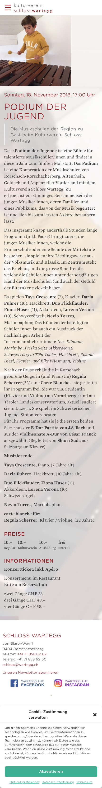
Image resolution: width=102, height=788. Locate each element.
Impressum (84, 782)
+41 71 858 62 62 (31, 654)
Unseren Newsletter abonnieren (30, 672)
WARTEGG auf (32, 683)
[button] (95, 714)
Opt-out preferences (24, 782)
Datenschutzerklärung (58, 782)
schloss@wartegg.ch (20, 665)
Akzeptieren (51, 771)
